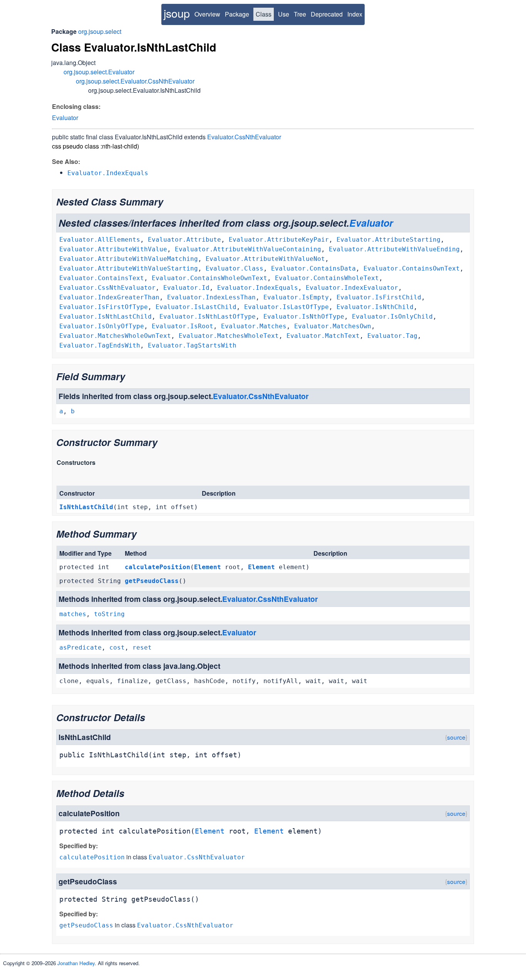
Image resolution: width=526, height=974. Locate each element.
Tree (300, 14)
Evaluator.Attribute (184, 239)
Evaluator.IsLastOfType (286, 307)
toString (109, 614)
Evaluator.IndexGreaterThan (109, 297)
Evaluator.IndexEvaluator (352, 287)
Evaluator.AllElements (99, 239)
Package (237, 14)
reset (142, 647)
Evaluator (65, 117)
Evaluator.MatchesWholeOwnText (115, 335)
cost (117, 647)
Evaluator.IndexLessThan (211, 297)
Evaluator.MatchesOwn (332, 326)
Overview (207, 14)
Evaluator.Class (234, 268)
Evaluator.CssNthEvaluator (244, 136)
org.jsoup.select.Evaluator (99, 71)
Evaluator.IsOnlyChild (392, 316)
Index (354, 14)
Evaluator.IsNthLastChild (105, 316)
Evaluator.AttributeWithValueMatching (128, 258)
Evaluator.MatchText (323, 335)
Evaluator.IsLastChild (196, 307)
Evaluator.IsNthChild (375, 307)
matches (72, 614)
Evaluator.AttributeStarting (389, 239)
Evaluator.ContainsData (313, 268)
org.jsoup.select (99, 31)
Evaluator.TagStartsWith (192, 345)
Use (283, 14)
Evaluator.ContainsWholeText (327, 278)
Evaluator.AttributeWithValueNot (265, 258)
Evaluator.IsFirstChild (379, 297)
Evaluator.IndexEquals (257, 287)
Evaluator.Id (186, 287)
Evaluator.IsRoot (182, 326)
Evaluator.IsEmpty (296, 297)
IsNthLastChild (86, 507)
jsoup (177, 13)
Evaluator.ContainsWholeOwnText (209, 278)
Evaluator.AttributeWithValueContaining (248, 249)
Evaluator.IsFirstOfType (103, 307)
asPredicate (80, 647)
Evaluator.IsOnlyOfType (101, 326)
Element (207, 567)
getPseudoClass (152, 581)
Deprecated (327, 14)
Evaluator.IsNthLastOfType (207, 316)
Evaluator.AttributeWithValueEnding (394, 249)
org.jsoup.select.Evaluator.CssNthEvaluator (135, 81)
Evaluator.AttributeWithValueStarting (128, 268)
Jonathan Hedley (76, 963)
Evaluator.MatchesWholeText (229, 335)
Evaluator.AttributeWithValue (113, 249)
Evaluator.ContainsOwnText (412, 268)
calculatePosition (157, 567)
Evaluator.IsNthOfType (303, 316)
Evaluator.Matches (253, 326)
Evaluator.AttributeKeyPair (279, 239)
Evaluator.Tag (392, 335)
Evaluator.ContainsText (101, 278)
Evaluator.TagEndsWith (99, 345)
